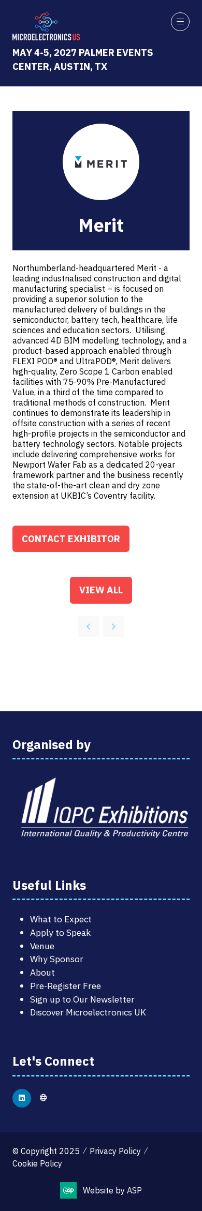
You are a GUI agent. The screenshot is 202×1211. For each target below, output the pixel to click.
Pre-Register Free (65, 986)
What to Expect (61, 919)
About (42, 972)
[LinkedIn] (21, 1098)
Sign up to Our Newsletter (82, 999)
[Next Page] (113, 626)
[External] (43, 1098)
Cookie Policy (37, 1163)
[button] (180, 21)
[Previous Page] (88, 626)
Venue (42, 946)
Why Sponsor (56, 959)
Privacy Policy (115, 1151)
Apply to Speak (60, 932)
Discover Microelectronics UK (88, 1012)
